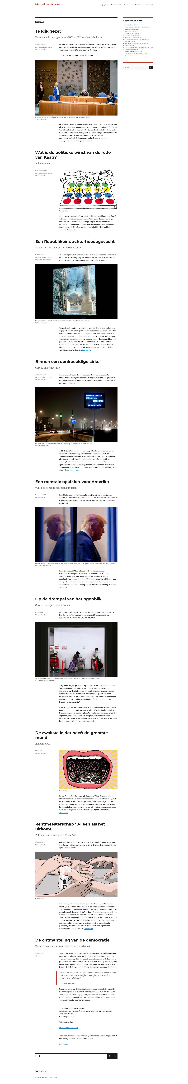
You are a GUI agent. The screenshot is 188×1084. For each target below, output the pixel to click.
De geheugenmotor (131, 49)
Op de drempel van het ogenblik (68, 599)
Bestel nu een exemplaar (68, 1027)
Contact (149, 5)
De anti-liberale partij (132, 35)
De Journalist (115, 5)
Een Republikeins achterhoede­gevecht (75, 241)
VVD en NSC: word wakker (133, 37)
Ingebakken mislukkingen (133, 51)
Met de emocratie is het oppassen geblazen (139, 47)
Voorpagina (103, 5)
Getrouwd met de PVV (132, 31)
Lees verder (87, 141)
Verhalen (138, 5)
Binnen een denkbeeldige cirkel (68, 361)
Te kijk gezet (48, 31)
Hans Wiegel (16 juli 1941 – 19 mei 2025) (137, 27)
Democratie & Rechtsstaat (43, 47)
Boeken (126, 5)
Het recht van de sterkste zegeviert (136, 53)
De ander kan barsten (132, 29)
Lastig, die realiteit (131, 25)
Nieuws (37, 49)
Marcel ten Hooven (48, 4)
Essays (37, 259)
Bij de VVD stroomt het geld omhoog (137, 43)
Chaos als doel (129, 45)
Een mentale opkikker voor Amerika (72, 481)
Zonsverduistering (131, 56)
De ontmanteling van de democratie (72, 940)
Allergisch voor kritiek (132, 33)
